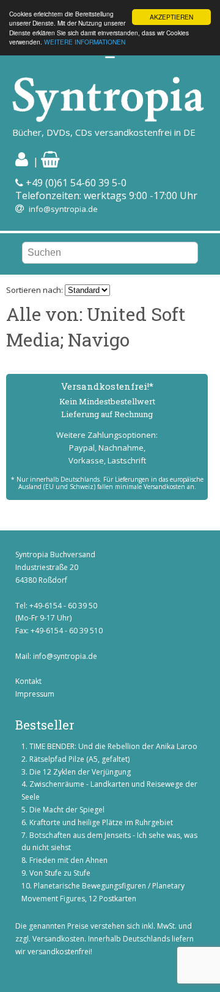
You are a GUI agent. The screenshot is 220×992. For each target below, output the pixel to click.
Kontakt (28, 681)
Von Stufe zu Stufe (59, 873)
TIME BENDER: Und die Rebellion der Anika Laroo (113, 746)
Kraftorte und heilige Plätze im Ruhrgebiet (101, 822)
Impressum (34, 694)
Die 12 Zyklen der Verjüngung (80, 772)
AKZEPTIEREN (171, 16)
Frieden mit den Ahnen (68, 860)
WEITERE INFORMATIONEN (84, 41)
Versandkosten (58, 939)
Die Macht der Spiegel (67, 809)
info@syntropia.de (63, 208)
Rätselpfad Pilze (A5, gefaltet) (79, 759)
